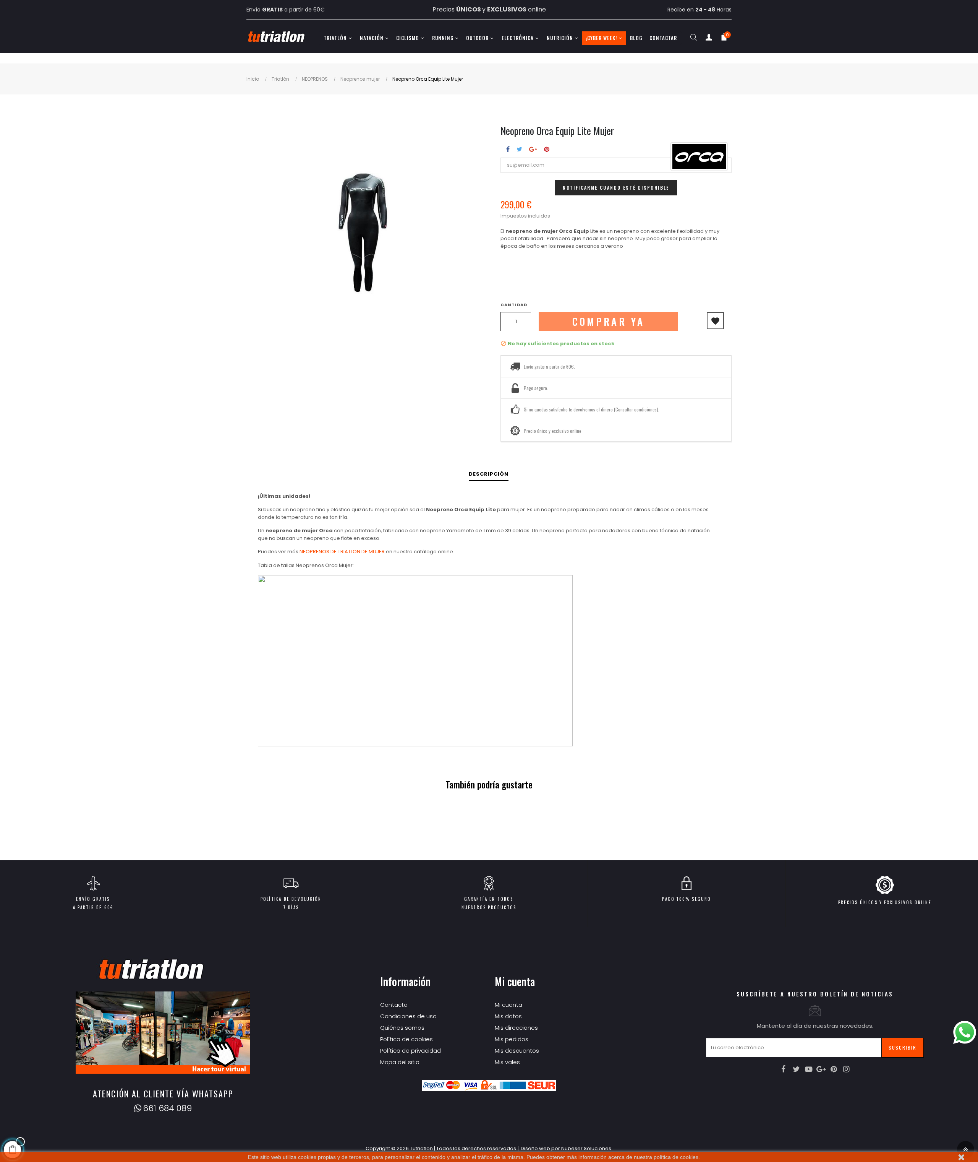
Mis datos (508, 1016)
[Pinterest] (834, 1069)
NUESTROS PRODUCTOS (489, 907)
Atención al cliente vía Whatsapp (163, 1093)
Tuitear (519, 149)
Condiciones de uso (408, 1016)
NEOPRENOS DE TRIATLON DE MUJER (342, 551)
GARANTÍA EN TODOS (488, 899)
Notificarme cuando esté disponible (616, 187)
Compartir (508, 149)
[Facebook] (783, 1069)
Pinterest (546, 149)
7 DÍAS (291, 907)
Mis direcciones (516, 1028)
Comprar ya (608, 321)
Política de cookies (406, 1039)
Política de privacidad (410, 1051)
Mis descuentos (517, 1051)
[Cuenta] (708, 39)
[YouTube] (808, 1069)
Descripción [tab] (488, 474)
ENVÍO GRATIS (93, 899)
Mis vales (507, 1062)
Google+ (533, 149)
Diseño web (535, 1148)
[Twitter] (796, 1069)
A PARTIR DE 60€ (93, 907)
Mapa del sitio (399, 1062)
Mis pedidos (511, 1039)
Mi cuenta (508, 1005)
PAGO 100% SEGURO (686, 899)
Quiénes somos (402, 1028)
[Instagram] (846, 1069)
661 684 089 (167, 1108)
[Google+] (821, 1069)
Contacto (394, 1005)
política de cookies (676, 1157)
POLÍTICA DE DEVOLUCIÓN (291, 899)
